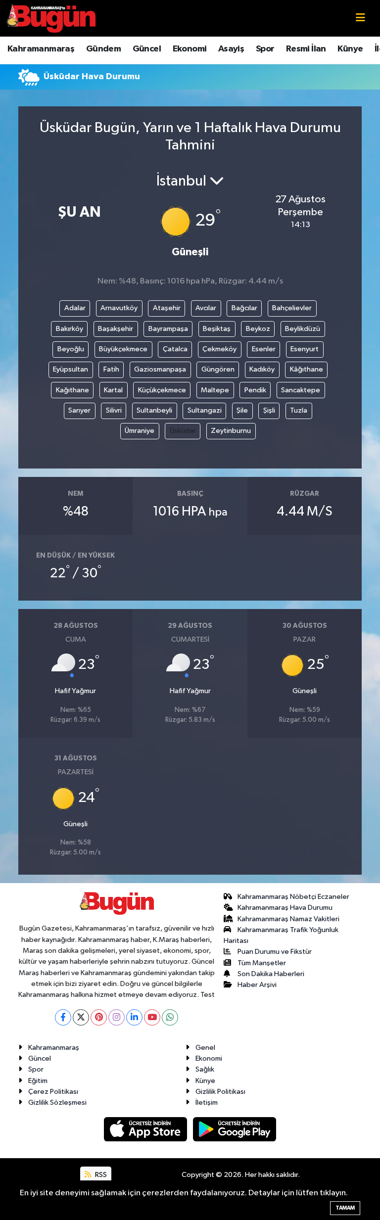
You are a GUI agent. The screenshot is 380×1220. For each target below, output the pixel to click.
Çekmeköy (219, 349)
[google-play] (235, 1129)
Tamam (345, 1208)
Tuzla (298, 410)
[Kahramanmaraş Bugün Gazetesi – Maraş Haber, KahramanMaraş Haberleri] (50, 18)
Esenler (264, 349)
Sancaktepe (300, 390)
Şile (242, 410)
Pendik (255, 390)
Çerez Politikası (53, 1091)
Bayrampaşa (168, 328)
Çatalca (175, 349)
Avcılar (205, 308)
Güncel (147, 49)
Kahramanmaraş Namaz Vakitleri (288, 919)
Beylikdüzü (302, 328)
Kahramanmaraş (40, 49)
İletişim (206, 1102)
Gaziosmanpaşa (160, 369)
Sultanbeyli (154, 410)
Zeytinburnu (231, 430)
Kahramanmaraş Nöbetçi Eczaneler (293, 896)
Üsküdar (183, 430)
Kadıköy (262, 369)
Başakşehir (115, 328)
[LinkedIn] (134, 1017)
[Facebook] (63, 1017)
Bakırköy (69, 328)
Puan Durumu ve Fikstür (275, 951)
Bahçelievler (292, 308)
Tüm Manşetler (262, 963)
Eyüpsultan (70, 369)
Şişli (269, 410)
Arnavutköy (119, 308)
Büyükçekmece (123, 349)
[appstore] (146, 1129)
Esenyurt (304, 349)
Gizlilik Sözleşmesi (57, 1102)
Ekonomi (190, 49)
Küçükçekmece (162, 390)
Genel (205, 1047)
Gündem (103, 49)
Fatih (111, 369)
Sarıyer (79, 410)
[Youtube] (152, 1017)
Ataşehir (167, 308)
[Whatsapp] (170, 1017)
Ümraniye (139, 430)
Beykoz (258, 328)
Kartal (113, 390)
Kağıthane (72, 390)
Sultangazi (205, 410)
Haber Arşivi (257, 984)
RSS (100, 1174)
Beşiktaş (217, 328)
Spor (265, 49)
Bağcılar (244, 308)
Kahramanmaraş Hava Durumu (285, 907)
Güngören (218, 369)
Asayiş (231, 49)
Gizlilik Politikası (220, 1091)
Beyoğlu (70, 349)
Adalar (75, 308)
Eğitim (38, 1080)
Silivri (114, 410)
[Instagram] (116, 1017)
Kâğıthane (306, 369)
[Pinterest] (99, 1017)
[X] (81, 1017)
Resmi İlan (306, 49)
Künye (350, 49)
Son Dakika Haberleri (271, 974)
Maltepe (215, 390)
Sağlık (204, 1069)
